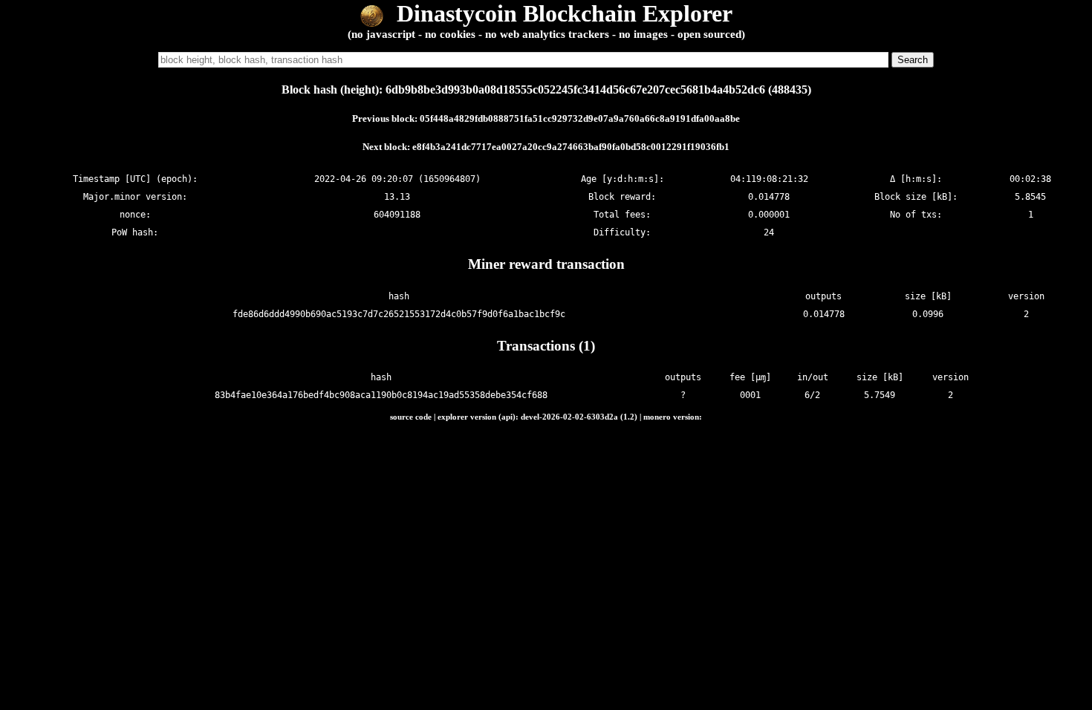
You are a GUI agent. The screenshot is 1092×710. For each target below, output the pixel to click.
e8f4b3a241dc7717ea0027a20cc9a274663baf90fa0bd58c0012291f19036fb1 (570, 146)
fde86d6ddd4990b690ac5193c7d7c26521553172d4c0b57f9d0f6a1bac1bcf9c (399, 314)
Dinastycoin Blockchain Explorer (561, 13)
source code (411, 416)
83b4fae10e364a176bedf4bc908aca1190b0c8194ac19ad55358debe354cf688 (381, 395)
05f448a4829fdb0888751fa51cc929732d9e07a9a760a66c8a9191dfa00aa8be (580, 118)
